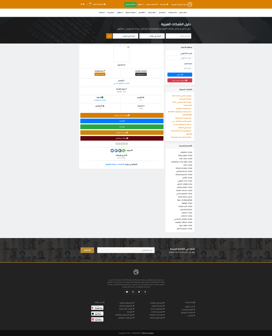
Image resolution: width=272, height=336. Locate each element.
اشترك (86, 250)
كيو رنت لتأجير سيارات (126, 308)
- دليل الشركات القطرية (184, 108)
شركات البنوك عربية (185, 225)
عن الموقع (189, 306)
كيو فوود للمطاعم (126, 305)
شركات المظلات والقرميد (183, 222)
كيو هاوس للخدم (157, 308)
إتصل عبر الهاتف (121, 132)
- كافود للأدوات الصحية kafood (181, 137)
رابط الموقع (99, 74)
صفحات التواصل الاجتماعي (183, 219)
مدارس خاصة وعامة (185, 196)
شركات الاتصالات (186, 215)
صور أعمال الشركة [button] (121, 115)
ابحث (109, 36)
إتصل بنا (110, 12)
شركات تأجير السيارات (185, 206)
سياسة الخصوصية (187, 312)
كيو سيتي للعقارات (156, 302)
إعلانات (101, 12)
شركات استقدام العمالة (184, 168)
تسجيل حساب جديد (178, 80)
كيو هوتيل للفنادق (126, 302)
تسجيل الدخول (98, 4)
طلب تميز (182, 12)
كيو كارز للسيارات (157, 305)
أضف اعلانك (129, 4)
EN (82, 4)
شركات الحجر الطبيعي (185, 180)
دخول (179, 74)
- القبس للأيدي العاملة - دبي (182, 121)
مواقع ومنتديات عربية (184, 199)
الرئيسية (163, 4)
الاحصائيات (172, 12)
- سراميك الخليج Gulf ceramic (182, 95)
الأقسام (142, 12)
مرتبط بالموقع (111, 164)
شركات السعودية (100, 100)
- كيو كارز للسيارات (185, 99)
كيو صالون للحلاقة (156, 317)
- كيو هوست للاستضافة (183, 118)
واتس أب (122, 126)
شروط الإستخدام (187, 309)
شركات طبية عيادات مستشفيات (181, 161)
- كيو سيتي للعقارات (185, 127)
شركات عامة (187, 164)
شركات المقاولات (186, 152)
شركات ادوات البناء (185, 158)
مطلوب (140, 4)
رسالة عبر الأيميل (121, 138)
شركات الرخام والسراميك (183, 174)
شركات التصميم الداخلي (184, 193)
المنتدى (162, 12)
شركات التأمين (187, 177)
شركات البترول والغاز (185, 155)
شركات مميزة (151, 4)
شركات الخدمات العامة (184, 190)
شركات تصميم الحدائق (184, 228)
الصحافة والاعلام (186, 209)
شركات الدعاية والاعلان (184, 171)
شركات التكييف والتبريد (184, 187)
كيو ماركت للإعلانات (156, 314)
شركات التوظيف (186, 203)
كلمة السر (188, 63)
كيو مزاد (130, 311)
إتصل (121, 120)
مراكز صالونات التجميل (184, 184)
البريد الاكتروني (186, 53)
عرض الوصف (140, 74)
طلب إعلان (151, 12)
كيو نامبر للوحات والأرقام (124, 314)
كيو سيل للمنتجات (157, 311)
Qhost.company (148, 333)
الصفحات (121, 164)
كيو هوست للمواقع (126, 317)
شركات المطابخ (187, 212)
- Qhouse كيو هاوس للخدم (182, 124)
